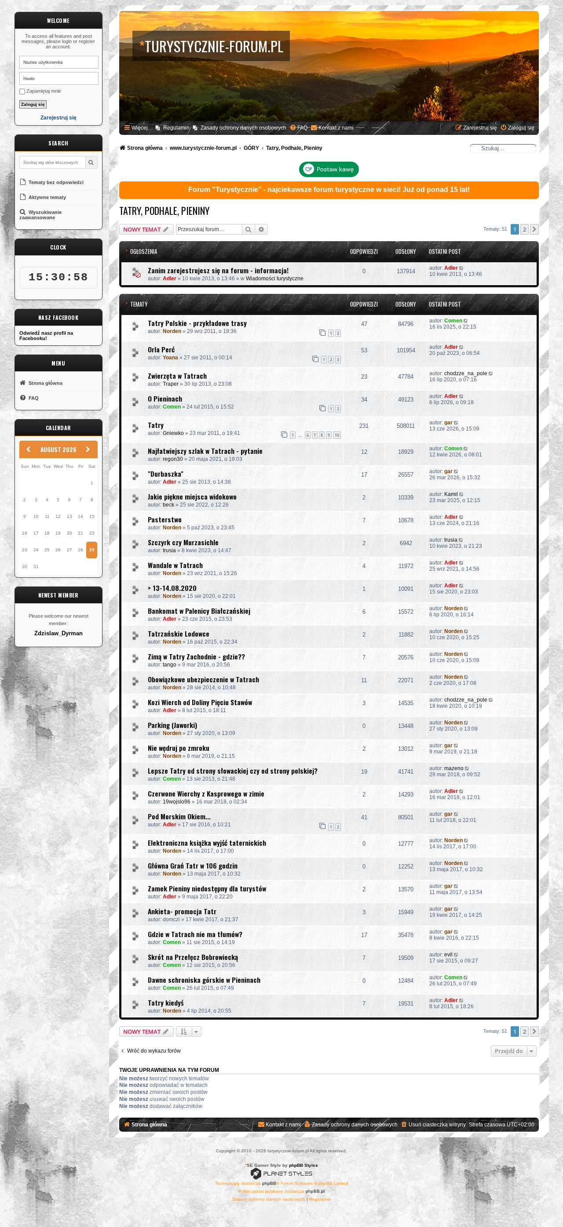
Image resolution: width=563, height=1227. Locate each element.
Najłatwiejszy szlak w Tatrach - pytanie (205, 450)
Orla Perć (161, 349)
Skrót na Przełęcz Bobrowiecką (193, 957)
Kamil (451, 494)
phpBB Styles (303, 1165)
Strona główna (44, 383)
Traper (171, 384)
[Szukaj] (91, 162)
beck (168, 505)
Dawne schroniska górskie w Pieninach (204, 979)
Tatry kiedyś (165, 1002)
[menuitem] (298, 128)
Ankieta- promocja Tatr (182, 911)
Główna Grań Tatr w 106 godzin (193, 865)
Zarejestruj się (58, 118)
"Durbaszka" (165, 473)
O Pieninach (165, 398)
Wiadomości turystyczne (274, 278)
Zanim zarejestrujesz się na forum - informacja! (218, 270)
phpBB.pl (315, 1191)
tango (169, 665)
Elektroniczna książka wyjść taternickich (207, 842)
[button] (534, 229)
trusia (169, 550)
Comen (453, 321)
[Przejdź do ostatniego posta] (462, 268)
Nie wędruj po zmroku (178, 747)
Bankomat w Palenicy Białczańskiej (199, 610)
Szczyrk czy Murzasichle (183, 542)
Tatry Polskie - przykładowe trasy (197, 323)
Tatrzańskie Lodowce (178, 633)
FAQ (33, 398)
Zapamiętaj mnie (43, 91)
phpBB (269, 1183)
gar (448, 423)
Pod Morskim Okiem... (179, 816)
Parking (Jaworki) (172, 725)
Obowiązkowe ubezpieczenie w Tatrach (203, 679)
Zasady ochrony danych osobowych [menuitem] (243, 128)
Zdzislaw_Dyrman (58, 633)
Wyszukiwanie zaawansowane (40, 215)
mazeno (454, 768)
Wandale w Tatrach (175, 565)
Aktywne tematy (46, 197)
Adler (169, 278)
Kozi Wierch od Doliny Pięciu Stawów (200, 702)
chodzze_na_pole (465, 373)
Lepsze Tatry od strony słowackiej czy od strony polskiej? (233, 770)
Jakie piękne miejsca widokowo (192, 496)
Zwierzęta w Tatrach (177, 375)
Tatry (156, 425)
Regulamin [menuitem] (176, 128)
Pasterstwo (165, 519)
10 (337, 435)
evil (448, 955)
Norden (172, 331)
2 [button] (524, 229)
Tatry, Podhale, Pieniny (164, 210)
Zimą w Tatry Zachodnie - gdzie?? (196, 656)
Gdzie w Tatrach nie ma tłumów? (195, 934)
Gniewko (173, 433)
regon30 (173, 459)
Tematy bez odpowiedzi (55, 182)
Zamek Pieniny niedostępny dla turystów (207, 888)
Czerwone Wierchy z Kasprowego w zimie (206, 793)
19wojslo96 (176, 802)
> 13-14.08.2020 (172, 588)
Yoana (170, 358)
